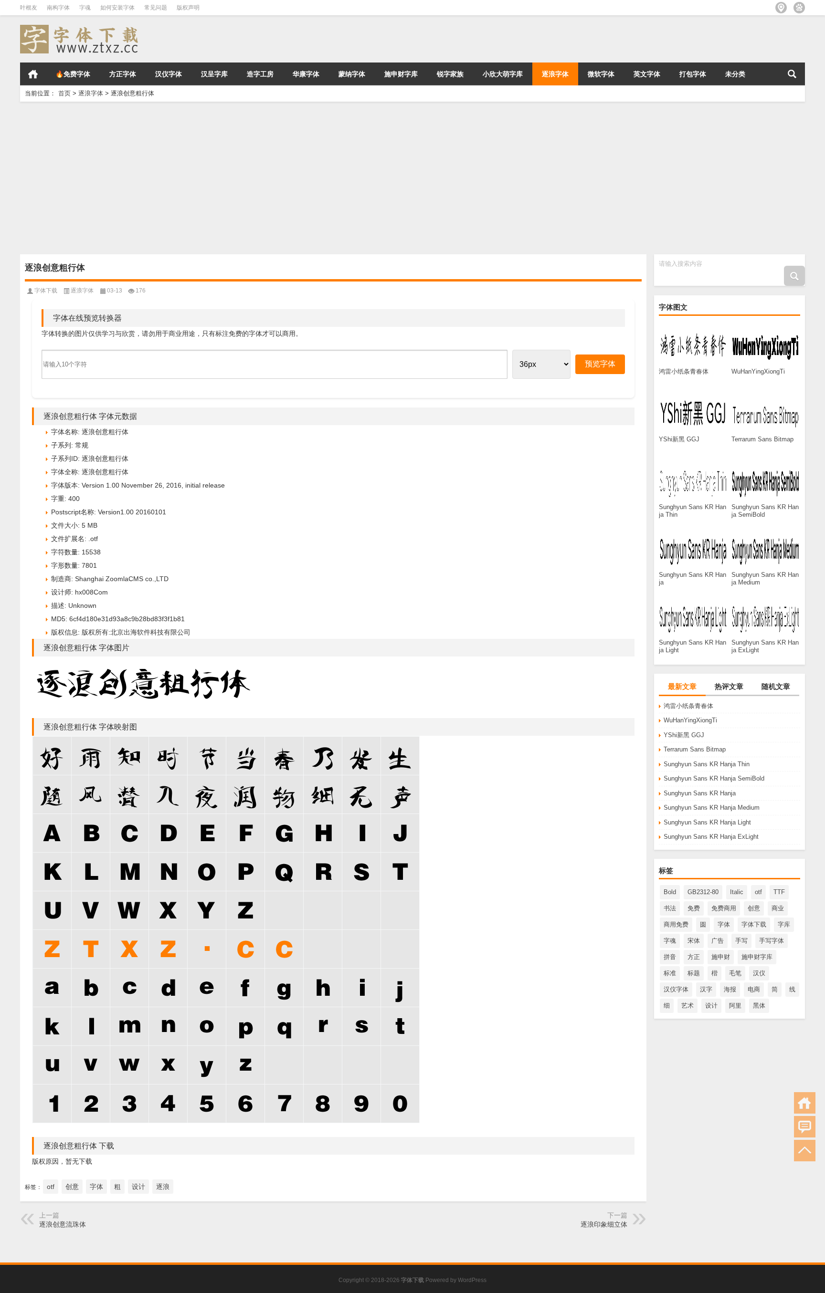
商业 (778, 908)
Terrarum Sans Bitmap (695, 749)
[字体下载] (81, 27)
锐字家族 (450, 74)
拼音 (670, 956)
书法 (670, 908)
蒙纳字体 (351, 74)
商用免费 (676, 924)
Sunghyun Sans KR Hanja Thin (707, 764)
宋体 (694, 940)
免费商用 (723, 908)
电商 (754, 989)
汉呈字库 (214, 74)
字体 (724, 924)
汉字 (706, 989)
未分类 (735, 74)
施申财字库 (401, 74)
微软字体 (601, 74)
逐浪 (162, 1186)
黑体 (759, 1005)
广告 (717, 940)
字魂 (85, 7)
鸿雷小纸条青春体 (688, 705)
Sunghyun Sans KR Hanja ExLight (711, 836)
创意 (754, 908)
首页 (33, 74)
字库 (784, 924)
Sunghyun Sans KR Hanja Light (707, 822)
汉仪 (759, 973)
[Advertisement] (306, 178)
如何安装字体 (117, 7)
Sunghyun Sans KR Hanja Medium (712, 807)
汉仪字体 (168, 74)
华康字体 (306, 74)
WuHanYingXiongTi (690, 720)
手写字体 (771, 940)
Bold (670, 892)
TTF (779, 892)
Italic (736, 892)
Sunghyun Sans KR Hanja (700, 793)
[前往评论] (804, 1126)
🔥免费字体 (72, 74)
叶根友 (28, 7)
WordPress (472, 1280)
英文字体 (647, 74)
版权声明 (188, 7)
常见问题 (155, 7)
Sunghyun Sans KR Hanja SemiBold (714, 778)
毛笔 (735, 973)
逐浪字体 (555, 74)
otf (758, 892)
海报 (730, 989)
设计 (711, 1005)
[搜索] (792, 74)
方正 (694, 956)
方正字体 (122, 74)
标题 (694, 973)
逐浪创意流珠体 (62, 1224)
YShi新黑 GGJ (684, 735)
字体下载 (753, 924)
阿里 (735, 1005)
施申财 (720, 956)
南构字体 (58, 7)
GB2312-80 (703, 892)
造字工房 (260, 74)
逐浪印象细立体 (604, 1224)
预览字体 (600, 364)
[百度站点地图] (799, 7)
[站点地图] (781, 7)
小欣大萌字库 (503, 74)
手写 (741, 940)
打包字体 (692, 74)
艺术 (687, 1005)
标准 (670, 973)
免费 (694, 908)
